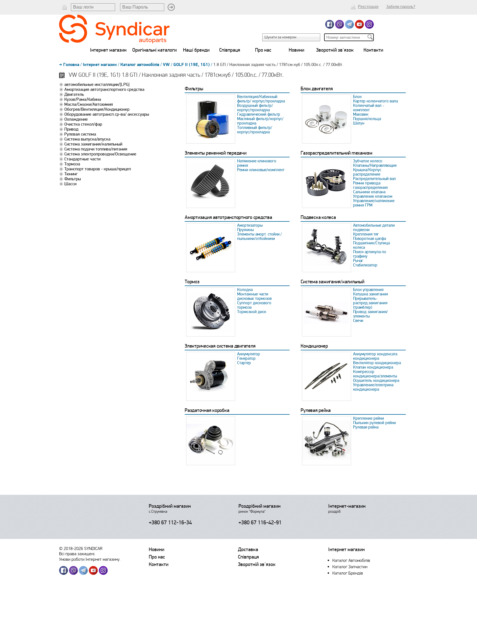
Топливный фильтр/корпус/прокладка (254, 129)
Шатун (358, 123)
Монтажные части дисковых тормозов (254, 296)
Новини (296, 50)
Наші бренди (196, 50)
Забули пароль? (400, 6)
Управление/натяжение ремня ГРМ (373, 203)
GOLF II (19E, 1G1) (191, 64)
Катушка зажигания (370, 294)
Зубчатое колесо (367, 160)
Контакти (373, 50)
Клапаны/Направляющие (375, 165)
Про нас (263, 50)
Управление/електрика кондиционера (373, 387)
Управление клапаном (372, 196)
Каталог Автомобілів (351, 560)
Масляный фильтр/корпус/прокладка (260, 121)
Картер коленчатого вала (375, 101)
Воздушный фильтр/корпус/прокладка (255, 107)
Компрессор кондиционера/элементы (375, 374)
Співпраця (229, 50)
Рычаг (358, 260)
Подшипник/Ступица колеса (371, 245)
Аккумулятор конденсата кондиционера (375, 356)
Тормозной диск (251, 311)
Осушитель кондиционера (376, 380)
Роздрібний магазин (170, 506)
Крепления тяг (366, 234)
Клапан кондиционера (373, 367)
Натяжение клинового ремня (256, 163)
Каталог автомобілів (139, 64)
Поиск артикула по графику (369, 254)
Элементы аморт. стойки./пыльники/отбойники (259, 236)
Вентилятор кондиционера (377, 362)
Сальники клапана (369, 191)
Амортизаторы (250, 225)
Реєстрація (368, 6)
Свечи (358, 320)
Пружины (245, 229)
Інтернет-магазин (346, 506)
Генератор (246, 358)
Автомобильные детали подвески (374, 227)
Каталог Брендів (347, 573)
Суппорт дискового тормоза (254, 305)
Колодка (245, 289)
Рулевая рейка (365, 427)
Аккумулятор (248, 353)
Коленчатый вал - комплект (368, 107)
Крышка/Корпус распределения (367, 172)
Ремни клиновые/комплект (260, 169)
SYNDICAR (93, 548)
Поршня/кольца (367, 118)
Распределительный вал (374, 178)
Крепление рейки (368, 418)
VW (166, 64)
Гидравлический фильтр (258, 114)
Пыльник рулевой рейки (374, 422)
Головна (71, 64)
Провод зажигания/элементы (370, 314)
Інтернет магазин (108, 50)
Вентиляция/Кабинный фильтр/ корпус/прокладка (261, 99)
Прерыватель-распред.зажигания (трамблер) (370, 303)
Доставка (248, 549)
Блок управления (368, 289)
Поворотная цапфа (369, 238)
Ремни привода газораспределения (370, 185)
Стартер (244, 362)
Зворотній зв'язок (335, 50)
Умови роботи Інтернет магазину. (89, 559)
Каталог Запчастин (349, 566)
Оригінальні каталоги (154, 50)
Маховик (360, 114)
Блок (357, 96)
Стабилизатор (365, 265)
